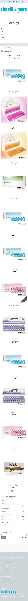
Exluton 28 (14, 198)
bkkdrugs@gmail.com (9, 562)
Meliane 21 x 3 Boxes (14, 341)
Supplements (5, 508)
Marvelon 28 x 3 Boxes (14, 269)
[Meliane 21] (14, 395)
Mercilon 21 (14, 448)
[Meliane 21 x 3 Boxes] (14, 324)
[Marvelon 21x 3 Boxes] (14, 74)
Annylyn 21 (14, 162)
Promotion (5, 503)
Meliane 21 (14, 412)
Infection (4, 500)
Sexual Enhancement (7, 525)
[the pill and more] (14, 10)
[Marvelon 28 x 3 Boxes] (14, 252)
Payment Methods (6, 569)
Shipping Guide (5, 571)
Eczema (4, 516)
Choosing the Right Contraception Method (10, 581)
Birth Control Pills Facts (6, 579)
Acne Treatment (6, 514)
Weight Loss (5, 511)
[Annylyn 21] (14, 145)
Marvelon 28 (14, 376)
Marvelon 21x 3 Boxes (14, 91)
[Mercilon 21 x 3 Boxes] (14, 288)
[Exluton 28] (14, 181)
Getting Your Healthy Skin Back (8, 583)
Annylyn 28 (14, 127)
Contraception (5, 506)
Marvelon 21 (14, 234)
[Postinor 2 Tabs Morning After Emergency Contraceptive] (14, 466)
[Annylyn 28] (14, 109)
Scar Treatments (6, 519)
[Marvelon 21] (14, 217)
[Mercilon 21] (14, 431)
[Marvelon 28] (14, 359)
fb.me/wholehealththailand (12, 561)
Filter (3, 538)
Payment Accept (5, 572)
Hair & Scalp (5, 522)
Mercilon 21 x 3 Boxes (14, 305)
